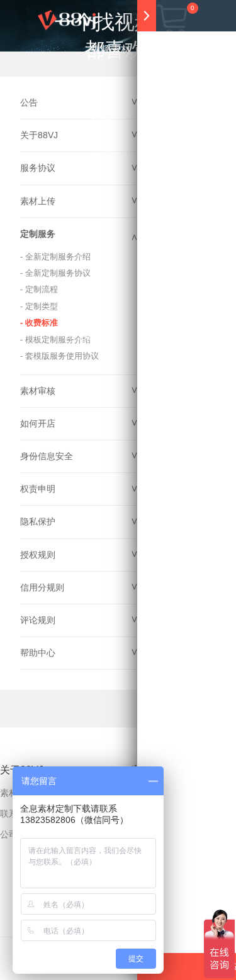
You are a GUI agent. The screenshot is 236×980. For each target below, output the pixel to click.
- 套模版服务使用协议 (59, 356)
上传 (123, 336)
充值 (85, 336)
